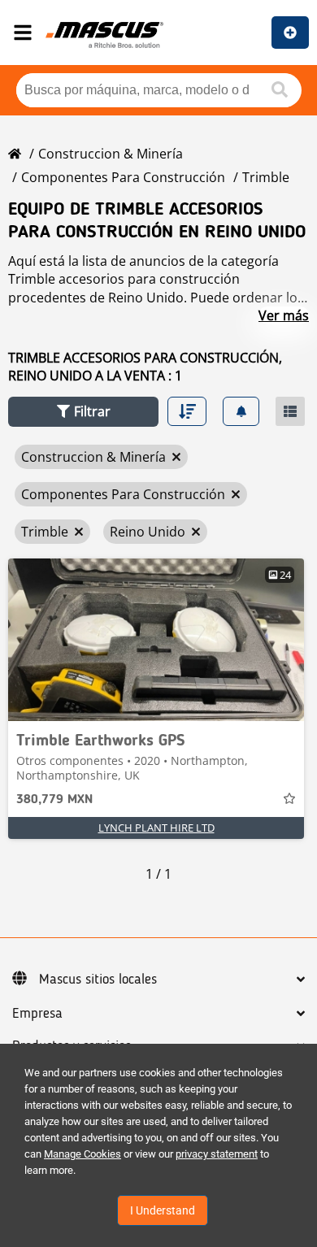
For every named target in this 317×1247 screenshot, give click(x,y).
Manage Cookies (82, 1154)
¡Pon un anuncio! (290, 32)
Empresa (37, 1013)
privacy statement (217, 1154)
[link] (156, 639)
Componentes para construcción (123, 177)
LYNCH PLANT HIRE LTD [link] (156, 827)
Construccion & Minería (110, 154)
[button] (83, 412)
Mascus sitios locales (98, 979)
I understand (162, 1210)
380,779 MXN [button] (54, 799)
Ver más (283, 315)
